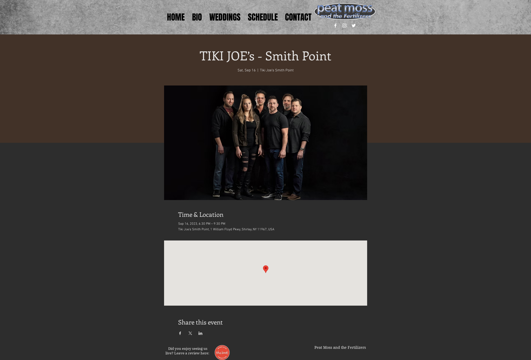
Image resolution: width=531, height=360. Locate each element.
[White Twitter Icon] (353, 25)
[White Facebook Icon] (335, 25)
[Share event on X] (190, 333)
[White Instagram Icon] (344, 25)
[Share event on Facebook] (180, 333)
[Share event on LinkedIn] (200, 333)
